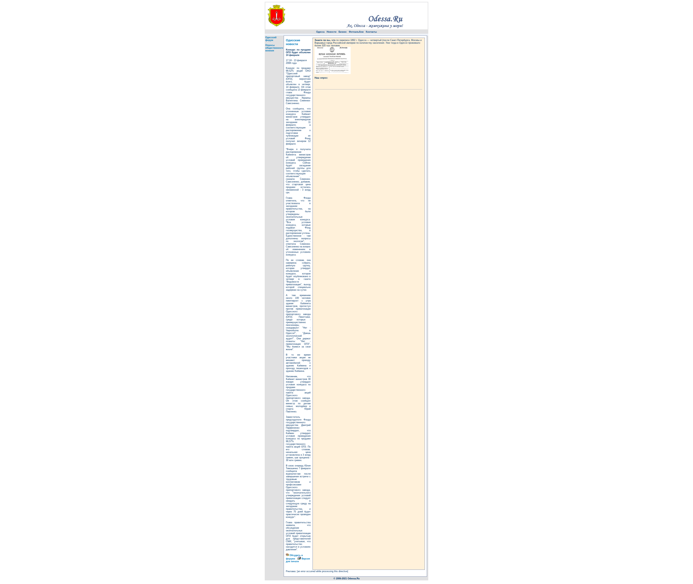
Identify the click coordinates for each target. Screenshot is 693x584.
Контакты (371, 31)
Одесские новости (293, 42)
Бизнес (343, 31)
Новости (331, 31)
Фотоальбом (356, 31)
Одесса (320, 31)
